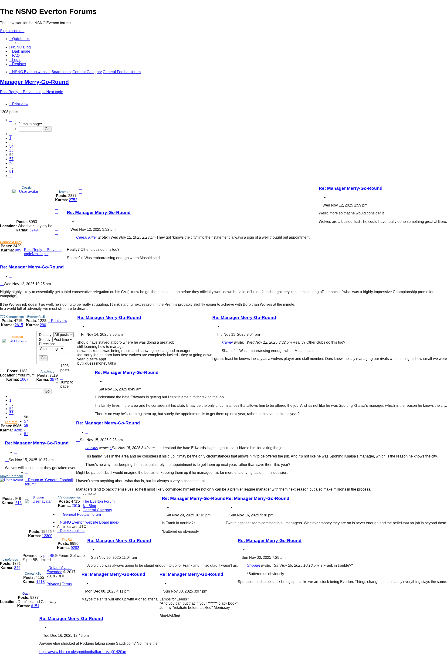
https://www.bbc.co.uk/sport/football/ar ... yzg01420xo (82, 652)
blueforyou (10, 559)
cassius (17, 337)
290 (43, 325)
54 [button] (11, 146)
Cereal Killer (86, 237)
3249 (33, 230)
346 (17, 568)
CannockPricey (11, 242)
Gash (26, 593)
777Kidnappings (12, 317)
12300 (47, 536)
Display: (46, 335)
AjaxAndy (47, 371)
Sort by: (45, 340)
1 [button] (10, 138)
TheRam (11, 422)
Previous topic (34, 92)
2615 (19, 325)
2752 (73, 200)
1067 (24, 379)
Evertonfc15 (36, 317)
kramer (64, 191)
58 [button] (11, 163)
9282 (18, 430)
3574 (54, 380)
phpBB (49, 556)
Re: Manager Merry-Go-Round (351, 188)
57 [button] (11, 159)
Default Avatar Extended (59, 570)
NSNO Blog (21, 47)
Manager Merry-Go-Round (34, 82)
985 (18, 250)
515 (18, 503)
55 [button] (11, 150)
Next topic (54, 92)
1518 (40, 582)
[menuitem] (14, 56)
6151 (35, 606)
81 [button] (11, 171)
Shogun (38, 497)
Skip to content (12, 31)
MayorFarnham (11, 476)
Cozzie (27, 187)
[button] (10, 120)
